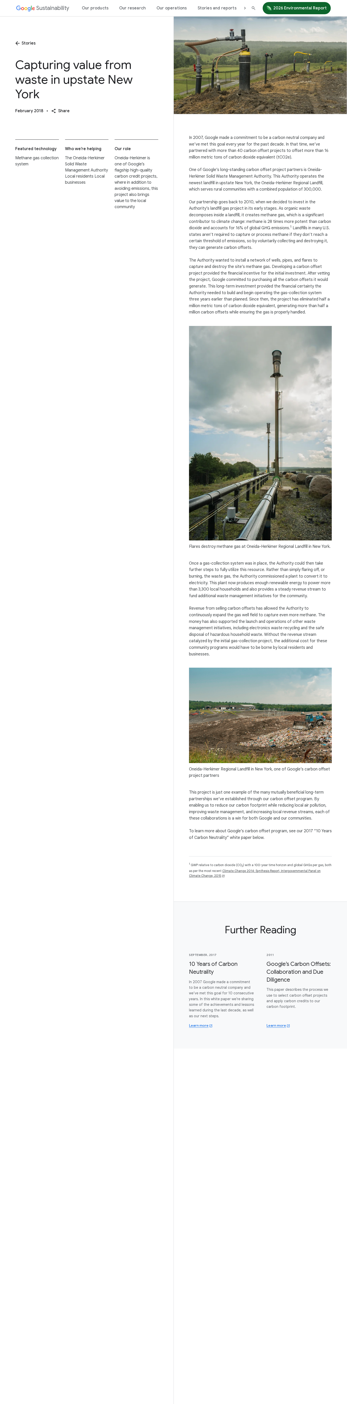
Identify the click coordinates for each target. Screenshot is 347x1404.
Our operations (171, 8)
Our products (95, 8)
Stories (29, 43)
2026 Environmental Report (300, 8)
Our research (132, 8)
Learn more (201, 1025)
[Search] (253, 8)
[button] (60, 111)
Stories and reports (217, 8)
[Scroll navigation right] (244, 8)
